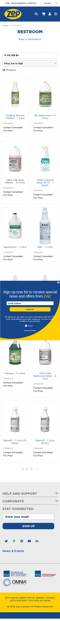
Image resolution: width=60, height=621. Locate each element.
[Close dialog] (58, 283)
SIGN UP (30, 309)
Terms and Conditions (30, 330)
